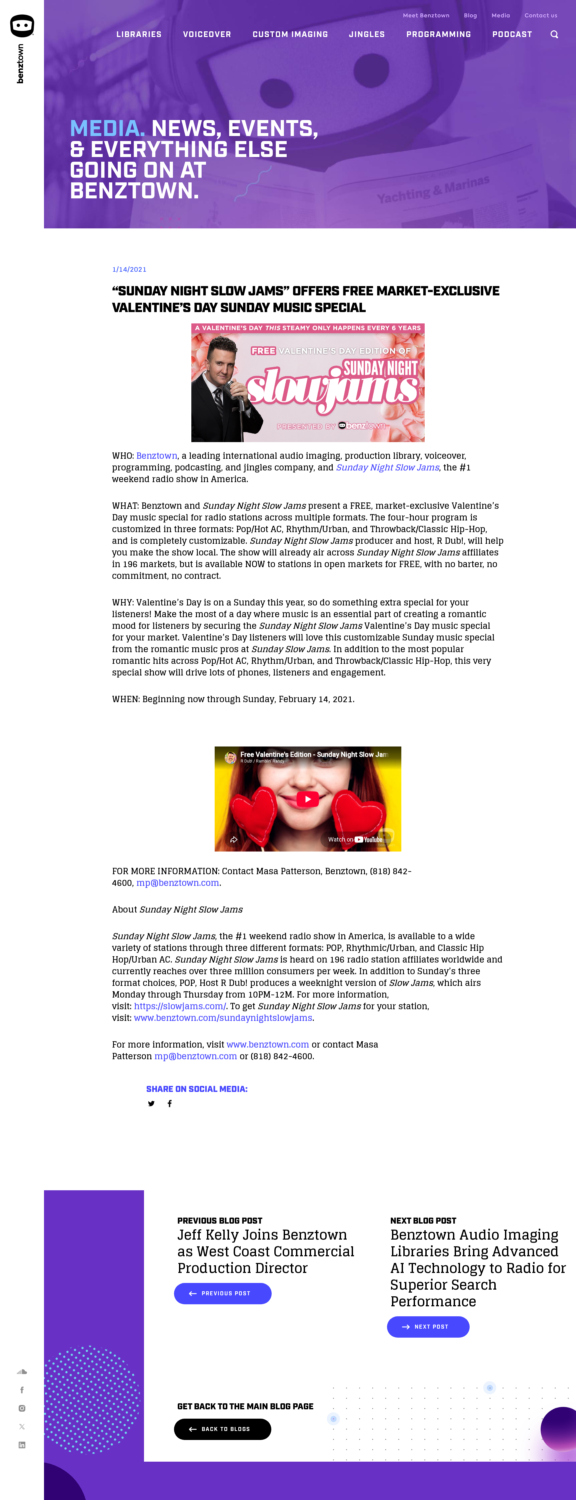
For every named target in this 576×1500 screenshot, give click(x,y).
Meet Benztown (426, 15)
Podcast (512, 34)
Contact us (541, 15)
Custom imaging (290, 34)
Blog (470, 15)
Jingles (367, 34)
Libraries (139, 34)
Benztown (156, 455)
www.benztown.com (268, 1044)
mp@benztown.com (177, 882)
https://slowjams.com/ (180, 1006)
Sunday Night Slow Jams (387, 467)
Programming (438, 34)
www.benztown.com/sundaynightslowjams (223, 1017)
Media (501, 15)
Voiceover (207, 34)
